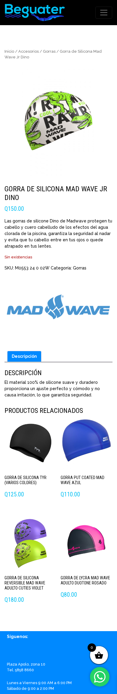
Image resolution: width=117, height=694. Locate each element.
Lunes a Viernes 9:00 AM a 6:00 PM (39, 683)
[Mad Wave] (58, 309)
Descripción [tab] (24, 356)
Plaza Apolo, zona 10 (26, 664)
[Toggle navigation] (103, 13)
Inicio (9, 51)
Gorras (49, 51)
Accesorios (28, 51)
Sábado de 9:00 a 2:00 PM (30, 688)
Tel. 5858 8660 (20, 670)
